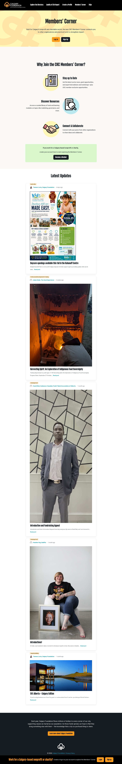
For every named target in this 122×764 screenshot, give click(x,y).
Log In (56, 39)
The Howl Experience (47, 280)
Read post (37, 269)
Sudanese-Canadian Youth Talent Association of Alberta (58, 386)
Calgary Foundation (48, 187)
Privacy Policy (70, 753)
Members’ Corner (80, 5)
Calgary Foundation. (58, 753)
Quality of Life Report (52, 5)
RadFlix (43, 542)
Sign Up (65, 39)
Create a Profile (67, 5)
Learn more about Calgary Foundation (61, 733)
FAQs (90, 5)
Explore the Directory (36, 5)
